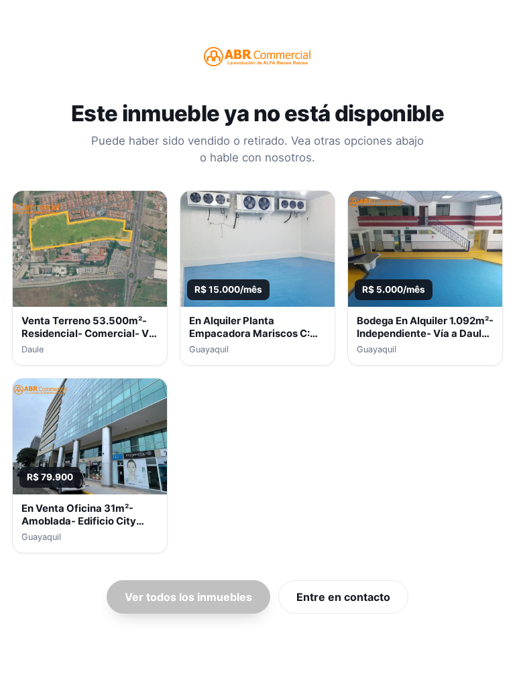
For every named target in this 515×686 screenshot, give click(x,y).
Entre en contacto (343, 597)
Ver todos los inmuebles (188, 597)
